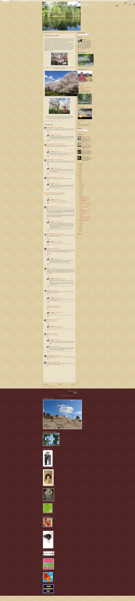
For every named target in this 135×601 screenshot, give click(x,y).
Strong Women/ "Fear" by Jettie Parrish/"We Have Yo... (84, 200)
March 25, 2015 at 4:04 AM (60, 233)
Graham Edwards (50, 355)
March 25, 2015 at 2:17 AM (54, 206)
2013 (79, 228)
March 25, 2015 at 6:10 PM (57, 151)
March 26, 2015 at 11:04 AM (55, 319)
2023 (79, 170)
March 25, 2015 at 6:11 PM (57, 168)
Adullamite (48, 319)
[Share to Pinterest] (61, 120)
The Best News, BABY (85, 156)
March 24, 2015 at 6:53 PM (59, 127)
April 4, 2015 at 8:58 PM (56, 362)
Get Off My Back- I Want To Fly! (84, 219)
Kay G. (50, 151)
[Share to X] (59, 120)
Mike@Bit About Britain (51, 127)
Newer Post (45, 384)
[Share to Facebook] (60, 120)
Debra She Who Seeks (50, 177)
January (80, 224)
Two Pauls (80, 215)
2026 (79, 165)
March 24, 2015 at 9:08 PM (57, 159)
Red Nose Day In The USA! (83, 207)
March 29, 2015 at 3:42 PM (55, 346)
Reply (48, 131)
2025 (79, 167)
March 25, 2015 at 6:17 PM (57, 221)
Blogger (72, 395)
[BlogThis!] (58, 120)
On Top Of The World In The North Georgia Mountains (84, 198)
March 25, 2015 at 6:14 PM (57, 199)
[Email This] (57, 120)
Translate (84, 131)
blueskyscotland (49, 362)
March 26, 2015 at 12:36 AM (53, 290)
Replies (49, 133)
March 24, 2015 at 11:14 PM (58, 177)
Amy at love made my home (51, 233)
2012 (79, 229)
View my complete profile (81, 49)
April (80, 194)
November (81, 184)
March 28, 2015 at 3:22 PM (57, 355)
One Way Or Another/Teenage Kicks (84, 205)
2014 (79, 226)
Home (59, 384)
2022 (79, 171)
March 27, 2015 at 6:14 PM (57, 326)
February (80, 223)
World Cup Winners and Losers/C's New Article (85, 144)
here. (56, 39)
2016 (79, 180)
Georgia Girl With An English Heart (66, 5)
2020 (79, 174)
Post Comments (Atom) (51, 386)
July (80, 190)
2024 (79, 168)
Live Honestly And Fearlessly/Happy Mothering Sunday (84, 210)
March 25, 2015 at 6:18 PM (57, 241)
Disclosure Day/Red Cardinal (86, 150)
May (80, 193)
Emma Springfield (50, 159)
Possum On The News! (82, 212)
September (81, 187)
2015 (79, 181)
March (80, 196)
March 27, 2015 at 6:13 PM (57, 297)
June (80, 191)
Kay (47, 333)
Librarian (48, 206)
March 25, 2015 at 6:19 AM (55, 248)
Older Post (73, 384)
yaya (47, 290)
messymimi (49, 248)
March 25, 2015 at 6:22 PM (57, 278)
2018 (79, 177)
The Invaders (81, 208)
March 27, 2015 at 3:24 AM (52, 333)
